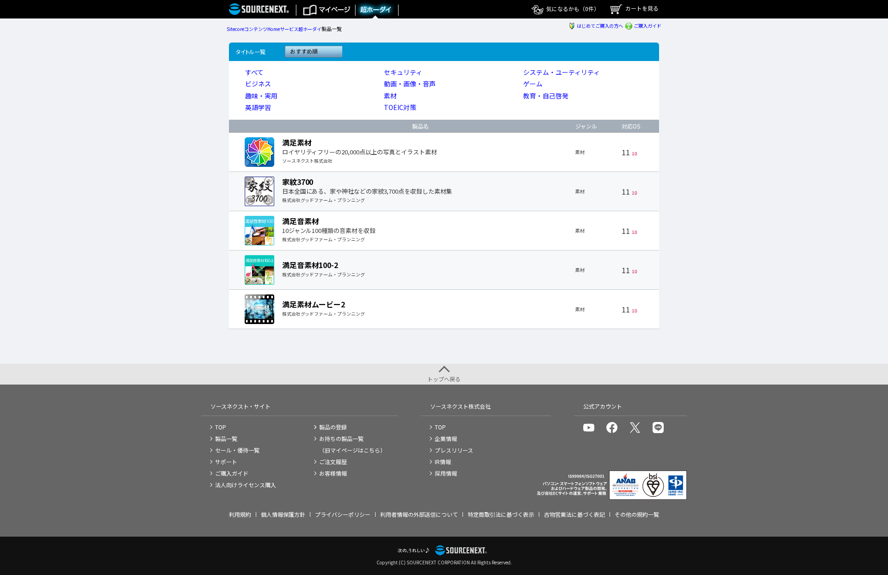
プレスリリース (454, 450)
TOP (220, 427)
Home (273, 28)
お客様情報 (333, 473)
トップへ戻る (444, 379)
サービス (289, 28)
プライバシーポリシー (342, 514)
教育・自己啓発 (545, 95)
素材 (390, 95)
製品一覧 (226, 438)
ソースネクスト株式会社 (460, 406)
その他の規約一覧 (637, 514)
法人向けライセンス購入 (245, 485)
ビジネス (258, 83)
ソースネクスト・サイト (240, 406)
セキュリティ (403, 72)
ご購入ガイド (647, 25)
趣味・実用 (261, 95)
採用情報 (446, 473)
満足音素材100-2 (310, 264)
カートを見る (641, 8)
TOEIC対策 (400, 107)
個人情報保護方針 (283, 514)
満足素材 (297, 142)
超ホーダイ (309, 28)
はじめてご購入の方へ (600, 25)
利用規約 (240, 514)
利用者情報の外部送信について (419, 514)
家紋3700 (298, 181)
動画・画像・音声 (410, 83)
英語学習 (258, 107)
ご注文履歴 (333, 461)
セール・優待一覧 (237, 450)
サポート (226, 461)
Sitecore (235, 28)
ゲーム (533, 83)
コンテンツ (255, 28)
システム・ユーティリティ (561, 72)
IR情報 (443, 461)
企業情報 (446, 438)
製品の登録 (333, 427)
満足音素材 (300, 220)
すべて (254, 72)
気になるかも (572, 8)
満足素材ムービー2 (313, 304)
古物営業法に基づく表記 (574, 514)
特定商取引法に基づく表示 (501, 514)
